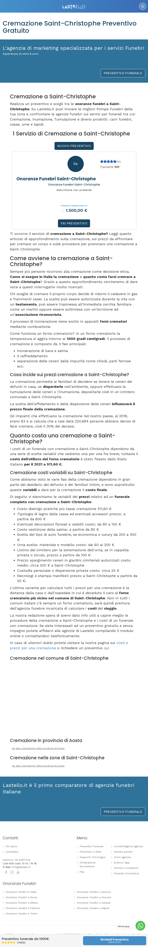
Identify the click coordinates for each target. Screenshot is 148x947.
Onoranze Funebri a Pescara (94, 897)
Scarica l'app (122, 862)
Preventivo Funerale (91, 846)
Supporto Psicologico (93, 857)
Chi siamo (11, 846)
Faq (82, 871)
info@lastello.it (21, 867)
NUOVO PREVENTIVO (74, 146)
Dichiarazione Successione (88, 864)
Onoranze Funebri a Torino (22, 913)
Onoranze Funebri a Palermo (23, 908)
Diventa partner (123, 851)
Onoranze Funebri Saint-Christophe (56, 179)
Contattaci (12, 851)
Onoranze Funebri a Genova (93, 891)
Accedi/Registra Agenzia (128, 846)
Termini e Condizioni (126, 867)
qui (106, 648)
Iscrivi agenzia (122, 857)
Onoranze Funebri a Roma (21, 897)
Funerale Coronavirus (126, 873)
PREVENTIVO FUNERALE (123, 73)
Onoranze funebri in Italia (21, 891)
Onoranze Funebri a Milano (22, 902)
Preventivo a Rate (90, 851)
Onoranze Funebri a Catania (93, 902)
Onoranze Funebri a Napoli (93, 908)
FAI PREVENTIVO (74, 223)
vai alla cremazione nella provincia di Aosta (38, 748)
